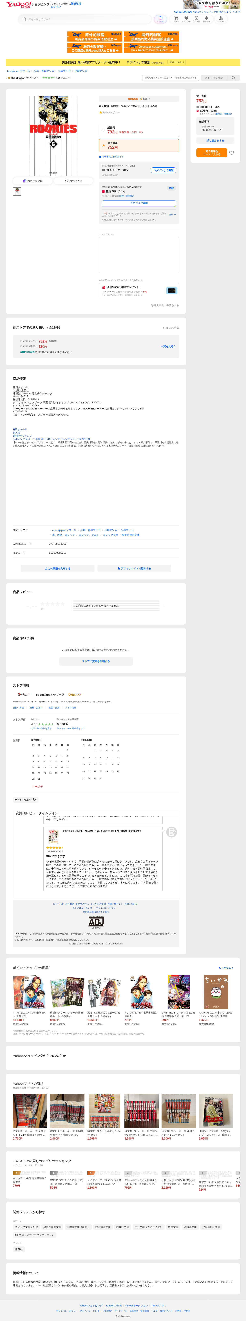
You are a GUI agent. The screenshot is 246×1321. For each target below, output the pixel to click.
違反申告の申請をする (166, 305)
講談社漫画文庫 (52, 1227)
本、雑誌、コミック (63, 534)
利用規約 (108, 1311)
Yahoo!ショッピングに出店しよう (212, 11)
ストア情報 (70, 707)
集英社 (19, 1249)
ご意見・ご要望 (182, 1311)
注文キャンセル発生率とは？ (71, 728)
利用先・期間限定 (126, 196)
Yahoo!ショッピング (90, 1305)
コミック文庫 (110, 534)
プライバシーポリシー (67, 1311)
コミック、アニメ (89, 534)
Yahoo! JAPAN (183, 11)
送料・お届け (36, 707)
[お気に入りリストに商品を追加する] (231, 153)
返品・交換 (54, 707)
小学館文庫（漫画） (78, 1227)
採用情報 (144, 1311)
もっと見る (224, 967)
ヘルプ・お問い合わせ (162, 1311)
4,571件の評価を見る (41, 728)
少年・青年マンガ (44, 71)
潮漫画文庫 (190, 1227)
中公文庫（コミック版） (148, 1227)
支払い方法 (18, 707)
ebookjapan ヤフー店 (18, 71)
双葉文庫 (173, 1227)
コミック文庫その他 (26, 1227)
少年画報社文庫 (211, 1227)
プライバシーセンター (90, 1311)
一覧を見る (167, 346)
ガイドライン (120, 1311)
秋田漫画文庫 (103, 1227)
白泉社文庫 (122, 1227)
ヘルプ (236, 11)
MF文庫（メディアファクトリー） (34, 1235)
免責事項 (133, 1311)
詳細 (171, 214)
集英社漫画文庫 (131, 534)
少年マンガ (64, 71)
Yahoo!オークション (136, 1305)
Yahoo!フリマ (159, 1305)
